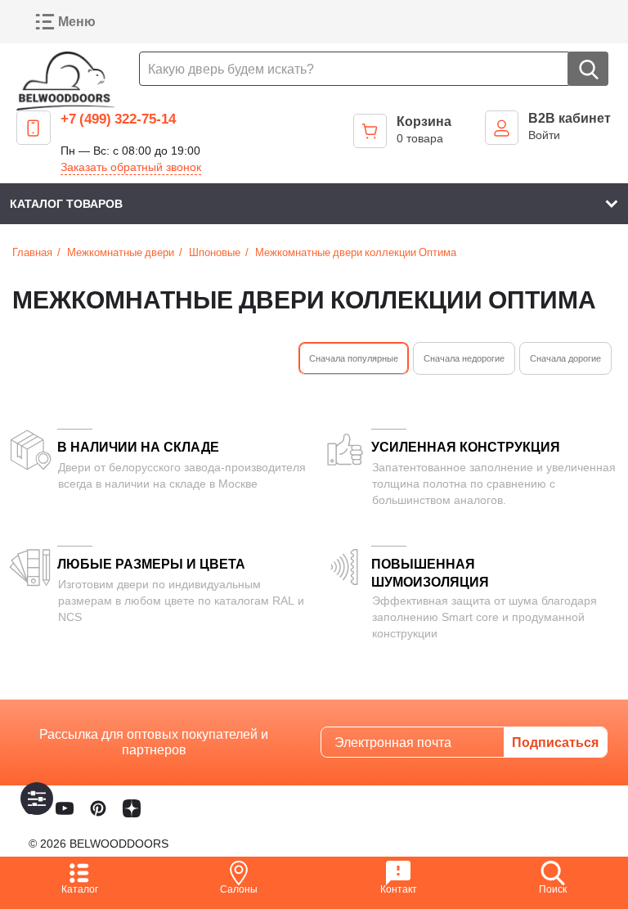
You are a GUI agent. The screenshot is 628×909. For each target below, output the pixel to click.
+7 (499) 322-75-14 (118, 118)
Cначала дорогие (565, 358)
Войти (544, 134)
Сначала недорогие (464, 358)
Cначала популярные (353, 358)
